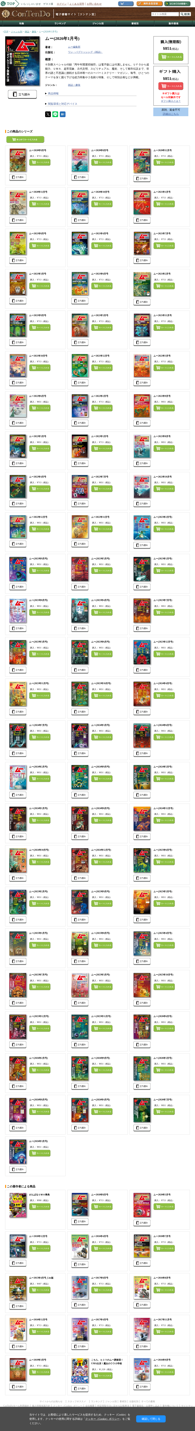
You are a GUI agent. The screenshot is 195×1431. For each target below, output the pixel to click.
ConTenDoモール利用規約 (16, 1405)
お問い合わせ (94, 3)
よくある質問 (76, 3)
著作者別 (135, 24)
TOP (6, 31)
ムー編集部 (74, 46)
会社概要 (89, 1405)
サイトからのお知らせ (52, 1401)
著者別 (123, 1401)
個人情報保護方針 (41, 1405)
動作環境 (173, 24)
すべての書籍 (148, 1401)
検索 (185, 14)
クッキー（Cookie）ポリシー (67, 1405)
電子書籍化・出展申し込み (146, 1405)
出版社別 (133, 1401)
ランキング (60, 24)
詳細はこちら (171, 113)
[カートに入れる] (171, 86)
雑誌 (27, 31)
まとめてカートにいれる (171, 57)
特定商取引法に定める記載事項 (113, 1405)
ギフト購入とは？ (171, 101)
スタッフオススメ (78, 1401)
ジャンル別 (98, 24)
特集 (21, 24)
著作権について (170, 1405)
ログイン (62, 3)
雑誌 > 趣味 (74, 85)
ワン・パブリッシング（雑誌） (85, 52)
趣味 (34, 31)
